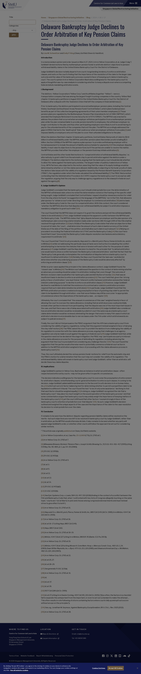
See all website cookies (19, 670)
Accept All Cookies (116, 668)
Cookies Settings (98, 668)
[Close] (137, 668)
